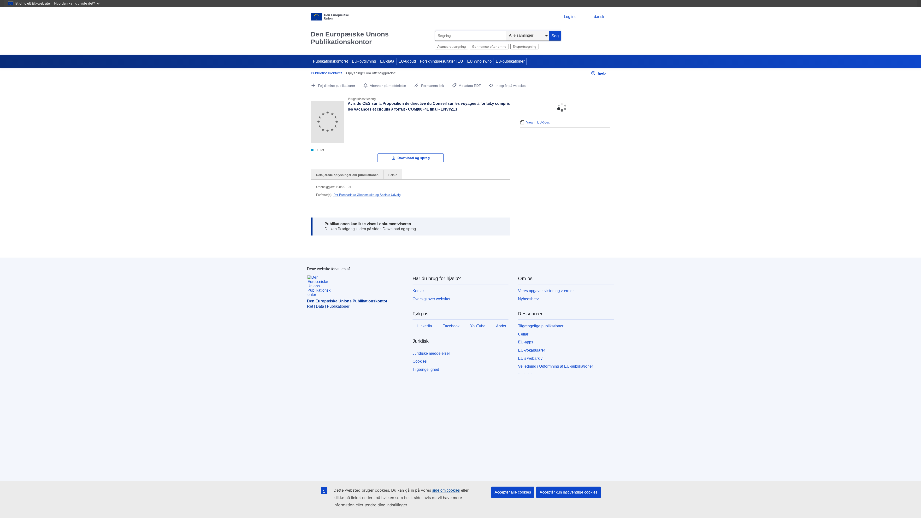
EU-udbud (407, 61)
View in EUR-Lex (538, 122)
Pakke (392, 175)
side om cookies (446, 490)
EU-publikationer (510, 61)
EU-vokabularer (531, 350)
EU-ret (319, 150)
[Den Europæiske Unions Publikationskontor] (330, 16)
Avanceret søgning (451, 46)
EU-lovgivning (364, 61)
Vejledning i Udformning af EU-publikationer (555, 366)
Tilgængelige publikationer (540, 326)
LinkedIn (424, 326)
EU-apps (525, 342)
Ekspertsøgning (524, 46)
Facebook (451, 326)
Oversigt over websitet (431, 299)
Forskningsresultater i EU (441, 61)
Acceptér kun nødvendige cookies (568, 492)
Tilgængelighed (426, 369)
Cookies (420, 361)
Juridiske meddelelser (431, 353)
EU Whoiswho (479, 61)
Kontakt (419, 291)
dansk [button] (599, 17)
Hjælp (601, 73)
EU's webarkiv (530, 358)
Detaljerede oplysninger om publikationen (347, 175)
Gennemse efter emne (489, 46)
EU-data (387, 61)
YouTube (477, 326)
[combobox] (470, 36)
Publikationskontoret (330, 61)
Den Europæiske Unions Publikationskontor (350, 38)
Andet (501, 326)
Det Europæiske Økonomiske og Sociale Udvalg (367, 195)
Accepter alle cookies (513, 492)
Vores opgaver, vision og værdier (546, 291)
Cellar (523, 334)
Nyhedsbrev (528, 299)
